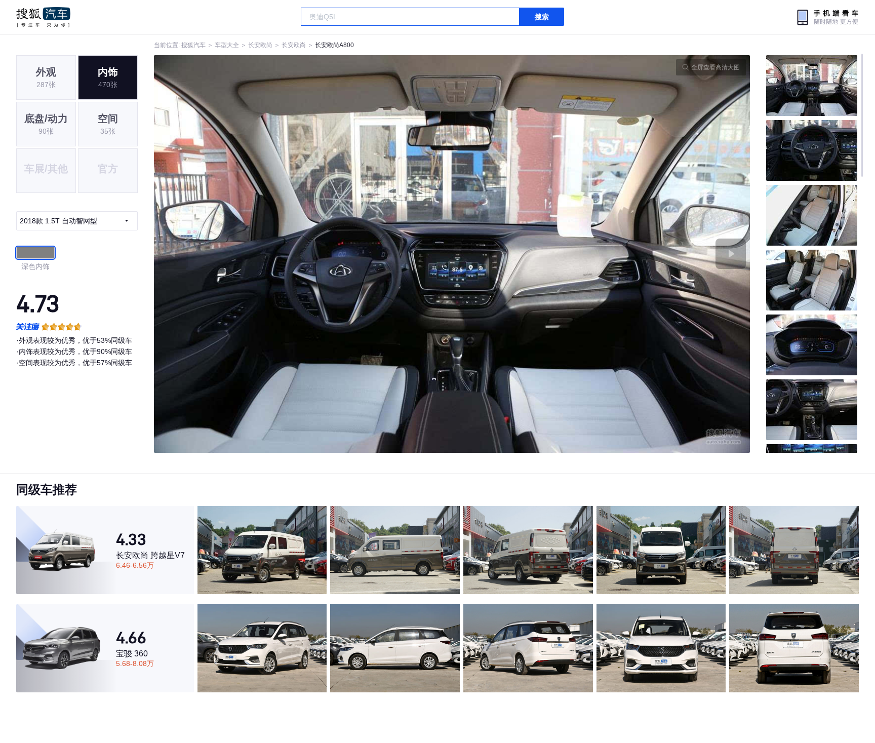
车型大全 (227, 45)
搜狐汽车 (43, 17)
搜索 (542, 17)
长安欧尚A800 (334, 45)
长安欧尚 (260, 45)
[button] (303, 254)
